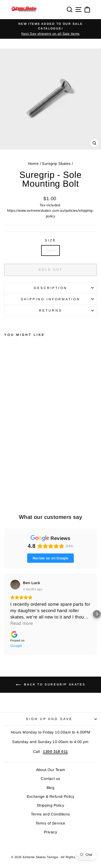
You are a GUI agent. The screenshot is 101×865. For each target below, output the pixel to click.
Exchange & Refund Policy (51, 796)
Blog (51, 788)
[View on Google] (15, 585)
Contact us (50, 778)
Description (50, 288)
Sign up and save (49, 719)
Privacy (50, 832)
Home (33, 163)
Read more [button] (21, 623)
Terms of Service (50, 823)
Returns (50, 310)
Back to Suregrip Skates (54, 684)
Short (50, 250)
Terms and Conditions (50, 814)
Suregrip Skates (56, 163)
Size (50, 240)
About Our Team (50, 770)
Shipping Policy (50, 805)
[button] (4, 614)
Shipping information (50, 299)
